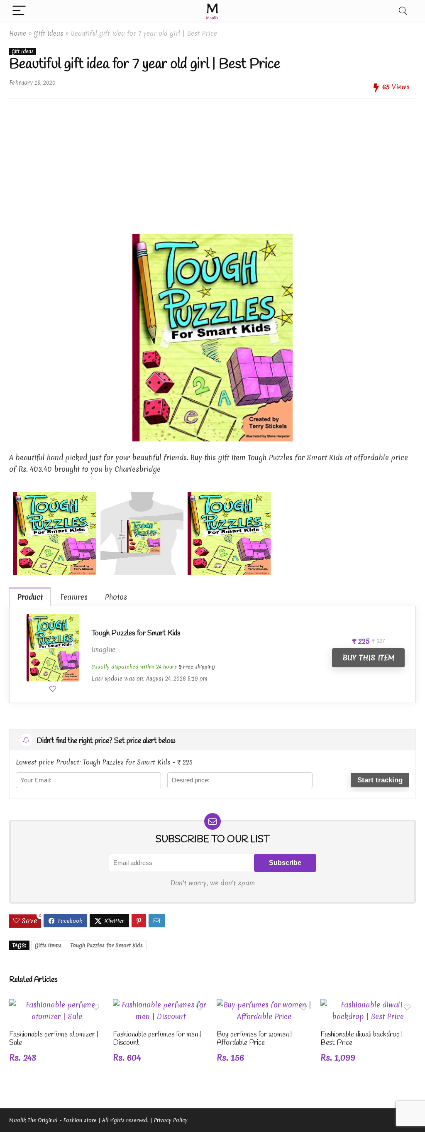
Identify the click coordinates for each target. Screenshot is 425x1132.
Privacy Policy (171, 1120)
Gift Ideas (48, 33)
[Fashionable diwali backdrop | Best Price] (368, 1004)
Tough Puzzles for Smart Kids (136, 633)
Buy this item (368, 657)
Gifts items (48, 945)
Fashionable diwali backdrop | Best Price (361, 1039)
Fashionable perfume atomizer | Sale (53, 1039)
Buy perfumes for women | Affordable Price (254, 1039)
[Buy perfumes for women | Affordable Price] (264, 1004)
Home (17, 33)
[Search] (403, 11)
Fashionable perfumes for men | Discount (157, 1039)
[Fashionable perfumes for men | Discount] (160, 1004)
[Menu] (19, 11)
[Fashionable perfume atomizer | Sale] (57, 1004)
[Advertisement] (212, 163)
